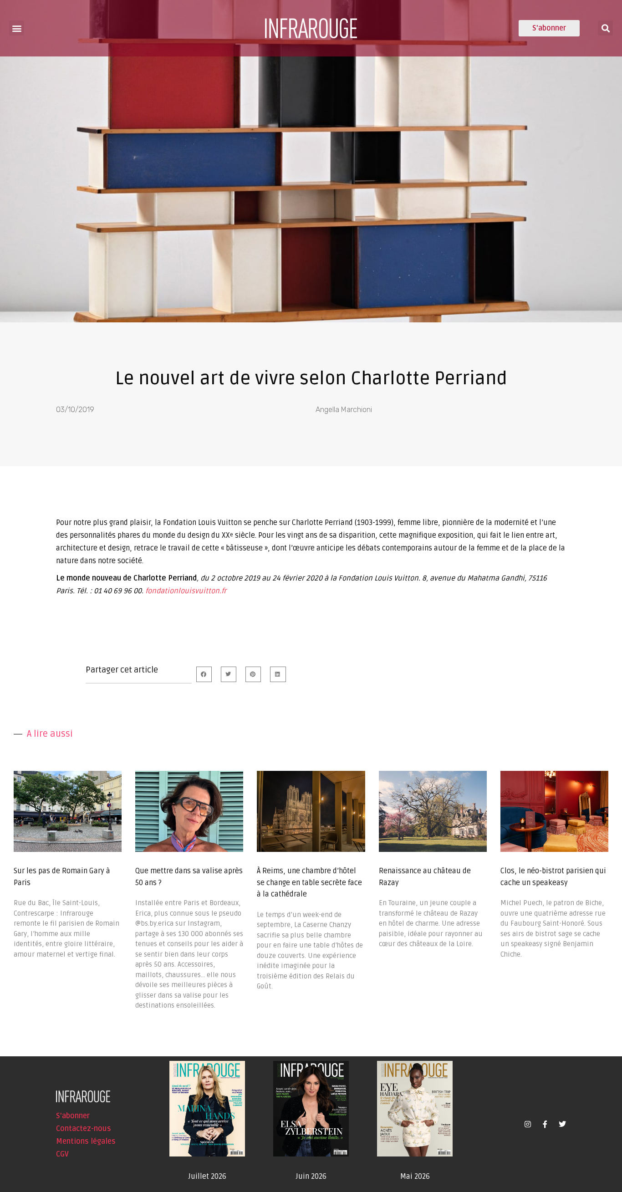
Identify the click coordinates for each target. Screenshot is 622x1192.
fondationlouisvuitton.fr (185, 591)
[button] (16, 28)
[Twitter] (562, 1124)
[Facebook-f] (545, 1124)
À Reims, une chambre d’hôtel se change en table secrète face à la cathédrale (309, 882)
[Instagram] (527, 1124)
